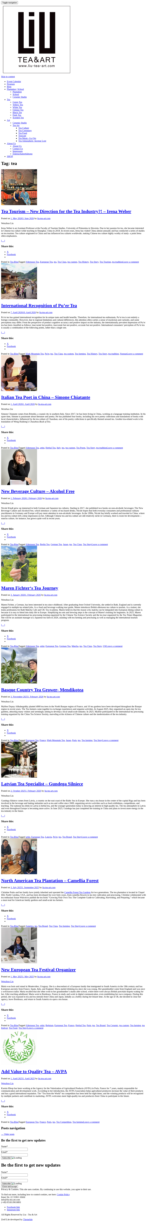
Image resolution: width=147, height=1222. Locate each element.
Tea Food (22, 133)
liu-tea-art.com (43, 218)
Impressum (18, 151)
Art (8, 120)
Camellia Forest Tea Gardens (77, 892)
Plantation (17, 92)
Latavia (48, 837)
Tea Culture (23, 128)
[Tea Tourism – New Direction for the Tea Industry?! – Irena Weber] (19, 204)
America (29, 926)
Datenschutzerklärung (22, 154)
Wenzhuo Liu (7, 981)
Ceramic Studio (20, 97)
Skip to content (8, 76)
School (16, 94)
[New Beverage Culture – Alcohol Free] (19, 484)
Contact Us (18, 148)
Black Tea (17, 112)
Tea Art (16, 125)
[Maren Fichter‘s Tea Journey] (19, 581)
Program (11, 84)
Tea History (83, 262)
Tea (8, 99)
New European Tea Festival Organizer (38, 969)
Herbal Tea (51, 448)
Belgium (49, 1025)
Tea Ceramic (112, 1025)
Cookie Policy (63, 1194)
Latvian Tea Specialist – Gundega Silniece (42, 783)
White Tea (17, 107)
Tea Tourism (105, 262)
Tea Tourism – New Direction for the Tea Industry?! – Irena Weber (66, 211)
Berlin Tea (45, 544)
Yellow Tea (18, 104)
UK (104, 646)
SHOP (10, 156)
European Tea (46, 262)
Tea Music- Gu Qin (27, 138)
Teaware (22, 136)
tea (55, 262)
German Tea (56, 544)
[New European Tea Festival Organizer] (19, 962)
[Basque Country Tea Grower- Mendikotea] (19, 682)
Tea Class (62, 262)
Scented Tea (18, 117)
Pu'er (47, 354)
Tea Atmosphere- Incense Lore (32, 141)
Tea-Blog (14, 262)
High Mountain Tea (35, 354)
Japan (65, 544)
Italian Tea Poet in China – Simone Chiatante (45, 397)
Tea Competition (63, 1122)
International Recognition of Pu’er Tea (39, 305)
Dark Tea (17, 115)
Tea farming (80, 354)
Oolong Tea (18, 110)
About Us (11, 143)
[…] (3, 241)
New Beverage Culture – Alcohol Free (38, 491)
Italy (59, 448)
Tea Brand (67, 837)
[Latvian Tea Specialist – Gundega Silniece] (19, 777)
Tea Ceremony (25, 130)
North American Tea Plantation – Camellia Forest (50, 880)
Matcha (75, 646)
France (43, 740)
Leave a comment (131, 262)
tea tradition (117, 262)
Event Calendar (14, 81)
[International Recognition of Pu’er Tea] (19, 298)
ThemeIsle (28, 1219)
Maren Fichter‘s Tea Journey (29, 588)
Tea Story (94, 262)
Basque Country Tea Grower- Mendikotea (42, 689)
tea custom (72, 262)
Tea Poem (80, 448)
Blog (9, 86)
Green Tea (17, 102)
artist (42, 448)
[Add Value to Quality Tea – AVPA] (19, 1064)
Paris (74, 740)
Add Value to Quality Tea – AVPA (34, 1071)
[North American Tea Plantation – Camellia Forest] (19, 873)
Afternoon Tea (32, 262)
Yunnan (123, 354)
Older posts (7, 1134)
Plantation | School (15, 89)
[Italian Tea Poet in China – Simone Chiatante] (19, 390)
